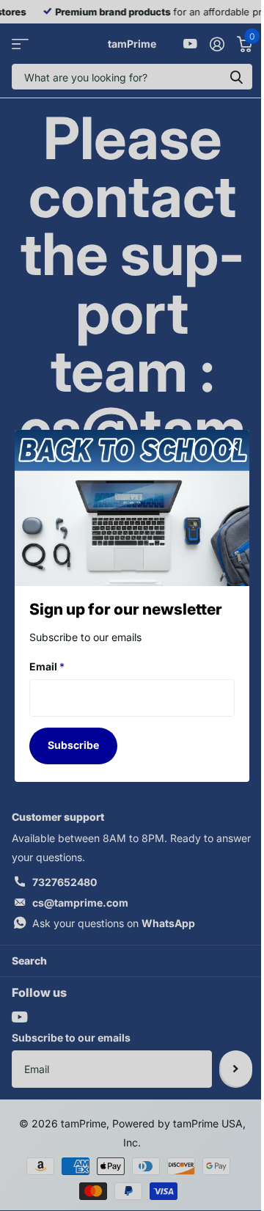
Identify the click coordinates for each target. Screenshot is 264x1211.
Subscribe (73, 745)
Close (233, 446)
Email (47, 666)
